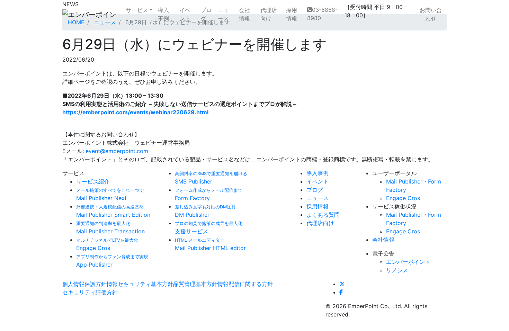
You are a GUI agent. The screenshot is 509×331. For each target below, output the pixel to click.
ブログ (206, 14)
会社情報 (244, 14)
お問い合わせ (431, 14)
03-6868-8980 (322, 13)
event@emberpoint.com (117, 150)
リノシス (397, 270)
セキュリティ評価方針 (90, 292)
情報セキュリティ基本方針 (140, 283)
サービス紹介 (92, 181)
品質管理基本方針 (195, 283)
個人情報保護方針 (84, 283)
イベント (184, 14)
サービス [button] (137, 10)
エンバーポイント (408, 261)
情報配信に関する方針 (245, 283)
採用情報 (291, 14)
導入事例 (163, 14)
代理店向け (268, 14)
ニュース (223, 14)
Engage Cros (403, 198)
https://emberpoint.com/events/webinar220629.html (135, 112)
